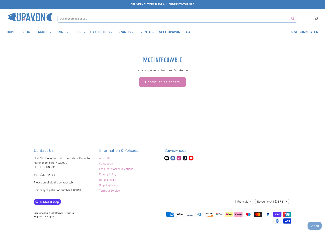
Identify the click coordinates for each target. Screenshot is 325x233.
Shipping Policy (108, 185)
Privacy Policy (107, 174)
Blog (25, 32)
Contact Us (106, 163)
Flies (78, 32)
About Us (104, 158)
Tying (61, 32)
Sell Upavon (169, 32)
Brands (124, 32)
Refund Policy (107, 179)
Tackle (42, 32)
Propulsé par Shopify (44, 216)
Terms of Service (109, 190)
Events (145, 32)
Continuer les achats (162, 82)
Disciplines (100, 32)
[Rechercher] (292, 18)
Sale (190, 32)
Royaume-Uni (270, 201)
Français (242, 201)
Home (11, 32)
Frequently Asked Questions (116, 168)
